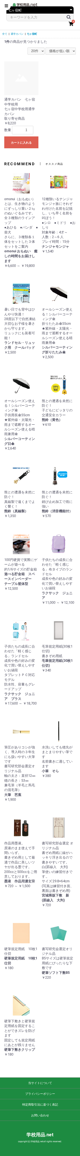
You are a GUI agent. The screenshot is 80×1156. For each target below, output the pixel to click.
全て (4, 33)
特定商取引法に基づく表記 (40, 1104)
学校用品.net (40, 1134)
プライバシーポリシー (40, 1093)
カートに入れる (21, 142)
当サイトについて (40, 1083)
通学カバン (17, 33)
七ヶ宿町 (32, 33)
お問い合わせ (40, 1115)
